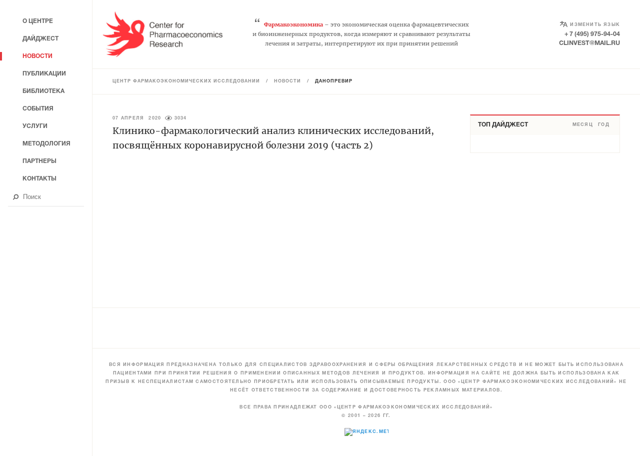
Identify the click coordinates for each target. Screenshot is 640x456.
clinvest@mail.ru (589, 43)
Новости (287, 82)
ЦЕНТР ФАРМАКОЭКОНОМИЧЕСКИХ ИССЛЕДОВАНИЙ (186, 82)
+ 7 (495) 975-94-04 (592, 34)
